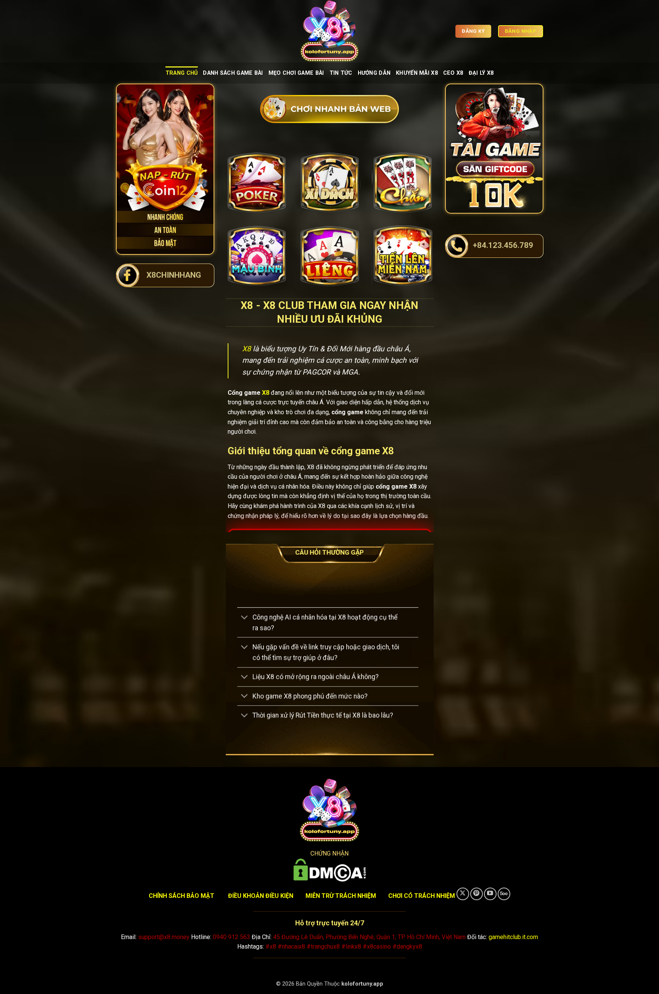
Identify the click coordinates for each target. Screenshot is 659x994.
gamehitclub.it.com (513, 937)
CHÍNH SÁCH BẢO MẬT (181, 895)
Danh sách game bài (233, 73)
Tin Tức (341, 73)
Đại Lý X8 (481, 73)
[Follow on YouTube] (490, 894)
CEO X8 (453, 73)
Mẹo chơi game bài (296, 73)
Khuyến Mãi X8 (417, 73)
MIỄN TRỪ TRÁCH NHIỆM (340, 895)
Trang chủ (182, 73)
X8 (246, 348)
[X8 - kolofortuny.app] (329, 31)
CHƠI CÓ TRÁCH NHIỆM (421, 895)
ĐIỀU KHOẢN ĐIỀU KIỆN (260, 895)
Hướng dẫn (374, 73)
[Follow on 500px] (504, 894)
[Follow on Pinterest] (476, 894)
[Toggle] (244, 618)
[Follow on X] (462, 894)
